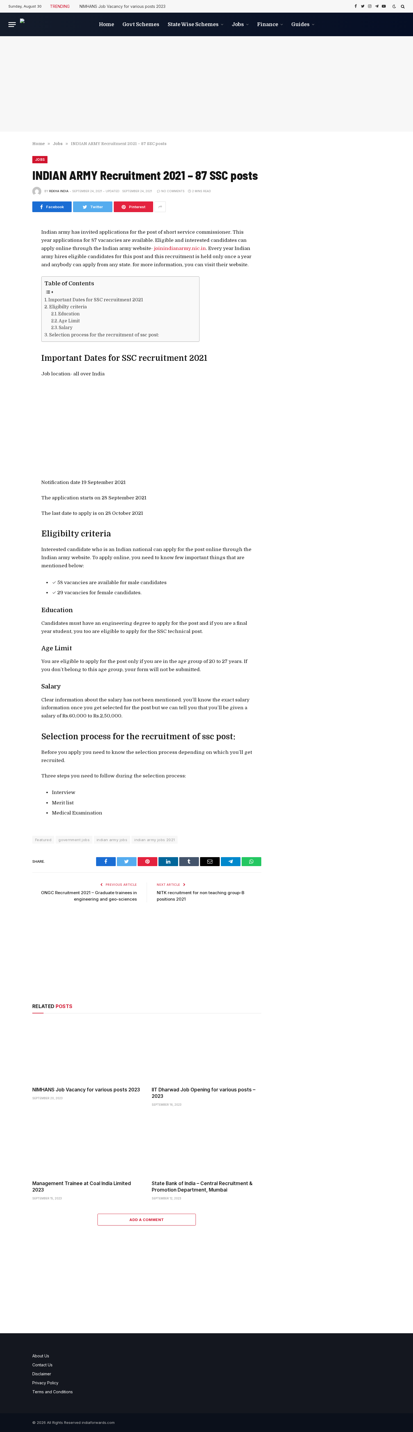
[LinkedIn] (13, 273)
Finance (267, 24)
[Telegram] (13, 311)
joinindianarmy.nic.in (179, 248)
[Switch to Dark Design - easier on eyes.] (394, 6)
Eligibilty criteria (68, 306)
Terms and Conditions (52, 1391)
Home (106, 24)
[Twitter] (13, 260)
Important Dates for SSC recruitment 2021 (95, 299)
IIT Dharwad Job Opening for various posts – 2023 (203, 1093)
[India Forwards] (48, 24)
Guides (300, 24)
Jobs (238, 24)
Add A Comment (147, 1219)
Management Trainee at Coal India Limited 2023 (81, 1187)
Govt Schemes (140, 24)
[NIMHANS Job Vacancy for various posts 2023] (87, 1051)
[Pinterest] (13, 285)
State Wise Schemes (193, 24)
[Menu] (12, 24)
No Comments (173, 191)
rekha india (59, 191)
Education (69, 313)
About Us (40, 1355)
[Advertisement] (206, 84)
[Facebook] (13, 248)
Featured (43, 839)
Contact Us (42, 1364)
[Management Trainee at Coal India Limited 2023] (87, 1145)
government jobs (74, 839)
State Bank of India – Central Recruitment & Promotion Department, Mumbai (202, 1187)
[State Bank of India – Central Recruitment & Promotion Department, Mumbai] (206, 1145)
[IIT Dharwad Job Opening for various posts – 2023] (206, 1051)
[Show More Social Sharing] (160, 206)
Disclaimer (41, 1373)
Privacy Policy (45, 1382)
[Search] (402, 6)
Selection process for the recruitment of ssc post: (104, 335)
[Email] (13, 298)
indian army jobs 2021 (154, 839)
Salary (65, 327)
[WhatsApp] (13, 323)
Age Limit (69, 320)
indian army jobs (112, 839)
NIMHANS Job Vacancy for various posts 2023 (122, 6)
